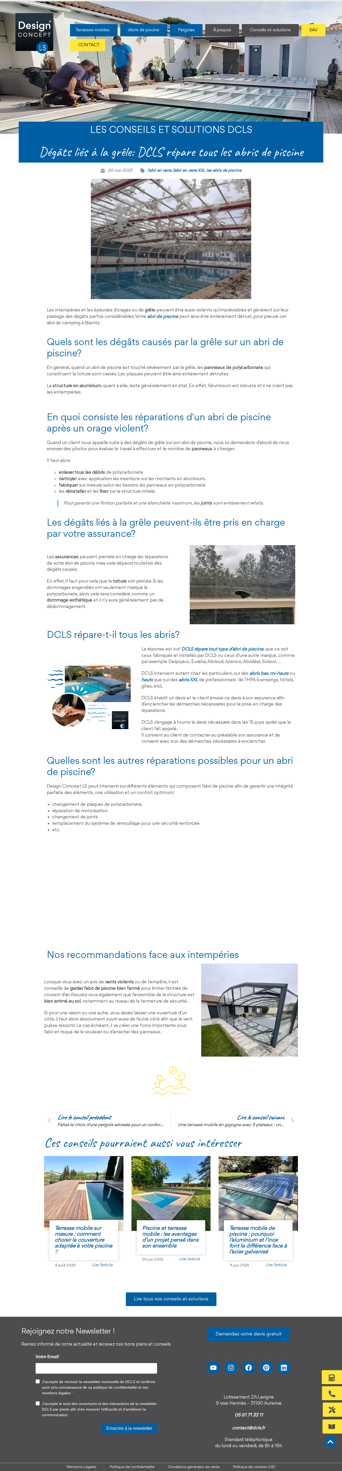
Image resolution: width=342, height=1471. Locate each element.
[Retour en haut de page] (330, 1442)
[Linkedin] (284, 1367)
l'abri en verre (159, 170)
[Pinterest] (266, 1367)
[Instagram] (231, 1367)
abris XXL (188, 679)
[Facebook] (248, 1367)
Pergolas (186, 30)
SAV (313, 30)
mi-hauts (279, 673)
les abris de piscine (224, 170)
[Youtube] (213, 1367)
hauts (147, 679)
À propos (222, 30)
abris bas (259, 673)
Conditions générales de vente (194, 1467)
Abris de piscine (143, 30)
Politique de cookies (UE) (254, 1467)
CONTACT (89, 45)
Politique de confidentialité (132, 1467)
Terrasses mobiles (92, 30)
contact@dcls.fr (248, 1428)
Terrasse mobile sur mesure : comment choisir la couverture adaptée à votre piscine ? (83, 1240)
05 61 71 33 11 (249, 1415)
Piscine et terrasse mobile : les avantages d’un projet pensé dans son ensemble (170, 1237)
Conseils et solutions (270, 30)
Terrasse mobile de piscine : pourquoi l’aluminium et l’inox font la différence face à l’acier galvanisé (258, 1240)
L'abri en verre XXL (189, 170)
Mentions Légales (81, 1467)
